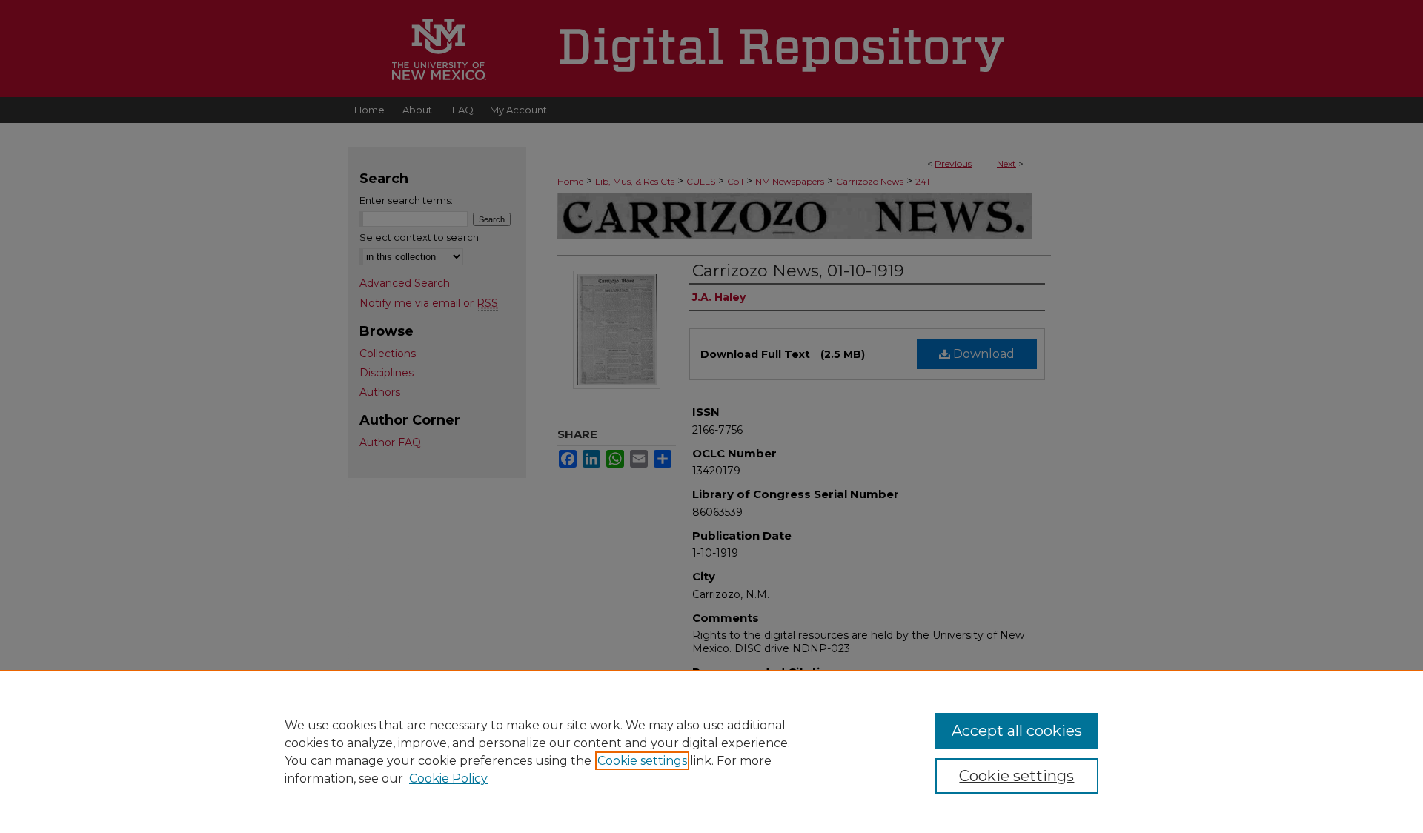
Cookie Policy (448, 778)
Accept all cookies (1017, 731)
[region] (711, 751)
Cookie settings (642, 761)
